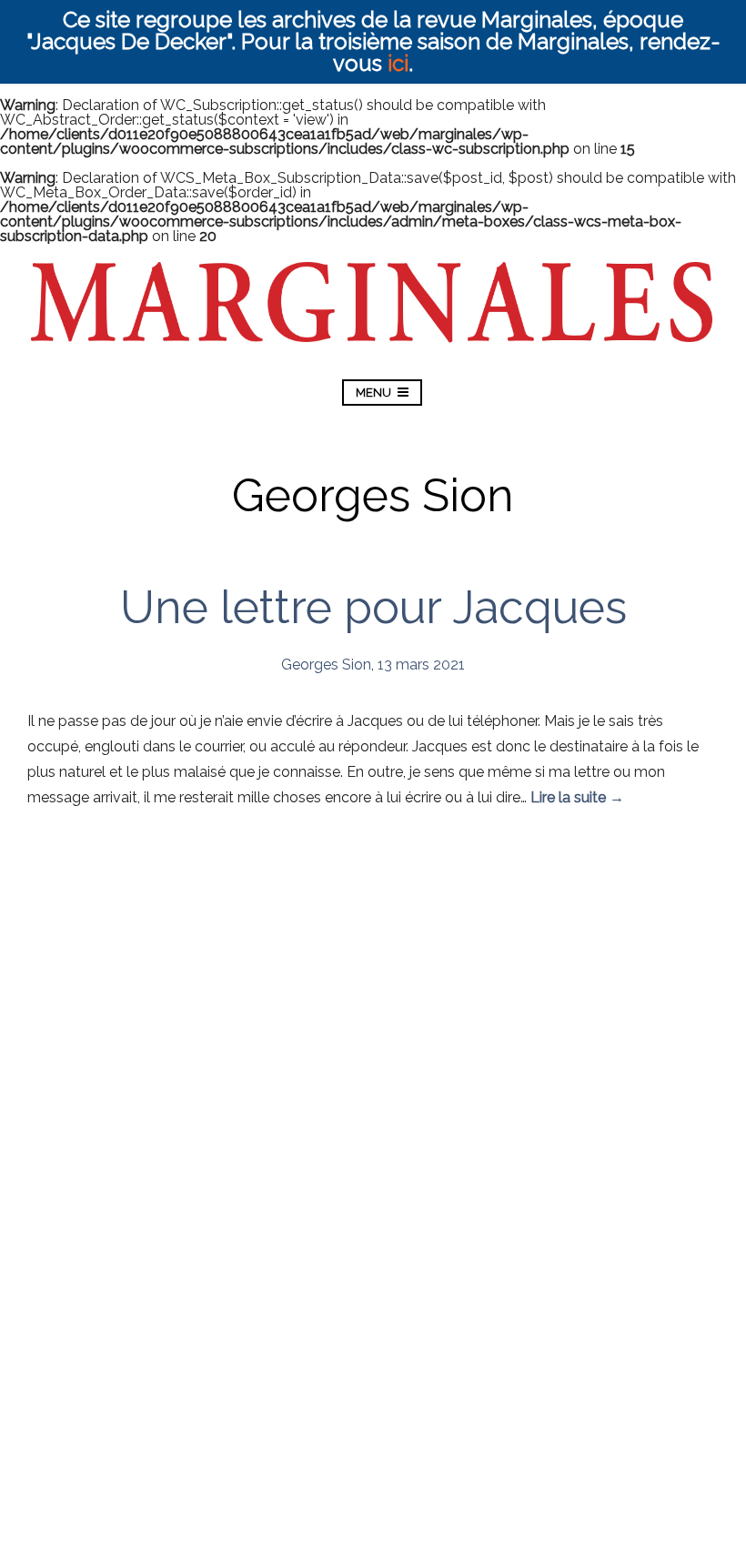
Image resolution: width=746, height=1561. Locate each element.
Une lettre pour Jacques (373, 607)
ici (398, 63)
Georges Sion (326, 664)
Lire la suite (577, 797)
